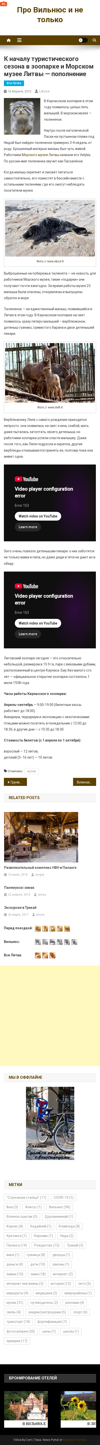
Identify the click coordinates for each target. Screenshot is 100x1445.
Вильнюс (59, 1207)
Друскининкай (59, 1216)
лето (84, 1284)
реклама (74, 1303)
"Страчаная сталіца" (26, 1197)
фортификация (52, 1322)
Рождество (46, 1245)
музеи (31, 771)
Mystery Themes (74, 1440)
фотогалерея (21, 1331)
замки (15, 1274)
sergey (39, 874)
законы (60, 1264)
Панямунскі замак (19, 888)
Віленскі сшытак (22, 1216)
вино (13, 1255)
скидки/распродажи (47, 1312)
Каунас (15, 1226)
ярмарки (17, 1341)
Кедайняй (40, 1226)
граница (36, 1255)
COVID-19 (64, 1197)
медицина (46, 1293)
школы (71, 1331)
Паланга (17, 1245)
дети (37, 1264)
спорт (80, 1312)
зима (38, 1274)
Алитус (33, 1207)
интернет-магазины (25, 1284)
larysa (44, 91)
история (61, 1284)
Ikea (12, 1207)
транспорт (18, 1322)
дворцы (61, 1255)
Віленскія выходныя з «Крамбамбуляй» (86, 782)
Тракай (75, 1245)
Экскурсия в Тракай (20, 908)
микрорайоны (78, 1293)
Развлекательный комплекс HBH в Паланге (40, 868)
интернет (63, 1274)
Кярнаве (43, 1236)
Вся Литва (14, 83)
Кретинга (17, 1236)
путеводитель (44, 1303)
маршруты (17, 1293)
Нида (67, 1236)
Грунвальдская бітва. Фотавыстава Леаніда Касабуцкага (19, 782)
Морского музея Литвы (40, 155)
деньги (15, 1264)
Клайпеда (69, 1226)
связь (14, 1312)
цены (49, 1331)
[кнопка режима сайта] (83, 40)
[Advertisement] (50, 1016)
